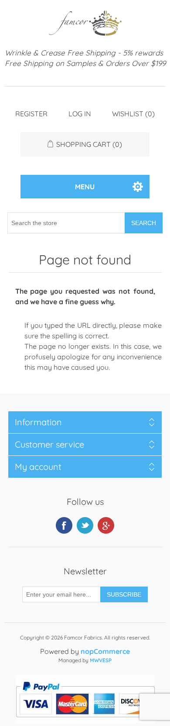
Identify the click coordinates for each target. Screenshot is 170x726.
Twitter (85, 525)
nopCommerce (105, 651)
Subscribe (124, 594)
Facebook (64, 525)
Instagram (106, 525)
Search (143, 222)
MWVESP (101, 660)
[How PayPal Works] (85, 720)
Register (31, 113)
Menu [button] (85, 186)
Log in (79, 113)
